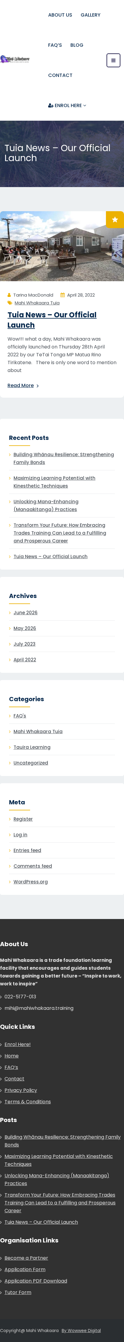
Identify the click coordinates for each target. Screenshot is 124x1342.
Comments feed (33, 866)
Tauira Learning (32, 747)
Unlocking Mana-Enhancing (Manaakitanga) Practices (46, 505)
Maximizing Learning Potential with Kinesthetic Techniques (54, 482)
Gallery (91, 14)
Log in (20, 835)
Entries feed (27, 850)
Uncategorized (31, 763)
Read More (21, 385)
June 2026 (26, 612)
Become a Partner (26, 1258)
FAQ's (20, 716)
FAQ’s (55, 45)
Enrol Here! (18, 1044)
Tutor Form (18, 1292)
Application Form (25, 1269)
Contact (60, 75)
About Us (60, 14)
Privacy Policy (21, 1090)
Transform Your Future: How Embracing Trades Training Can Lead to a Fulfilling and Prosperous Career (60, 533)
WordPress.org (31, 882)
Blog (76, 45)
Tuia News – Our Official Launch (51, 556)
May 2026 (25, 628)
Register (23, 819)
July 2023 (25, 644)
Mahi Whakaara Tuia (37, 303)
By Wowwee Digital (81, 1331)
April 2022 (25, 660)
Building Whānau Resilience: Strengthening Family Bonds (64, 458)
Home (12, 1055)
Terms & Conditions (28, 1101)
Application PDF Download (36, 1280)
